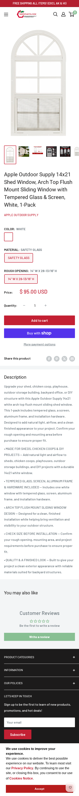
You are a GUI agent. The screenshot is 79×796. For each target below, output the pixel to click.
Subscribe (17, 734)
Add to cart (39, 320)
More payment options (40, 344)
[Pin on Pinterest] (57, 358)
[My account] (63, 14)
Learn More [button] (43, 778)
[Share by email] (72, 358)
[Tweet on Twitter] (64, 358)
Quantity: (10, 305)
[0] (71, 14)
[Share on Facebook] (49, 358)
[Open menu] (6, 14)
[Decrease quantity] (24, 305)
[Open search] (55, 14)
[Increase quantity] (45, 305)
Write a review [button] (39, 637)
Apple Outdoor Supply (21, 215)
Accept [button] (39, 788)
